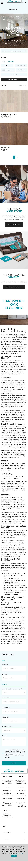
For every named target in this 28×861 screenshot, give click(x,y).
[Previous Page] (11, 157)
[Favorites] (22, 2)
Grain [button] (13, 74)
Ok (14, 855)
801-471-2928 (7, 793)
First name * (5, 664)
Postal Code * (5, 717)
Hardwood (18, 16)
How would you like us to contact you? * (12, 688)
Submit (14, 763)
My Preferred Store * (7, 726)
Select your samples (12, 287)
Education (6, 839)
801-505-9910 (7, 815)
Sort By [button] (21, 85)
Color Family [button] (7, 70)
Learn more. (19, 853)
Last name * (5, 674)
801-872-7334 (20, 781)
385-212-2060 (7, 803)
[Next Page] (17, 157)
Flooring (11, 16)
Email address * (5, 707)
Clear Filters (10, 61)
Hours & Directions (7, 783)
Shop (4, 826)
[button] (20, 2)
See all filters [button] (12, 79)
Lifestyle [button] (20, 65)
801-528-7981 (20, 793)
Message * (4, 735)
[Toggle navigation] (2, 3)
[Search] (25, 51)
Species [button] (20, 70)
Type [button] (6, 65)
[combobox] (12, 51)
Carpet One (4, 16)
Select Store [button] (13, 9)
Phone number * (6, 697)
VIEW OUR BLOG (12, 224)
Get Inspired (7, 832)
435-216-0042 (20, 805)
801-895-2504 (7, 781)
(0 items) (25, 2)
